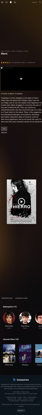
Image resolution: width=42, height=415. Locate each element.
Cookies (19, 397)
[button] (9, 320)
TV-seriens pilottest (14, 400)
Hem (2, 51)
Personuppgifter (32, 397)
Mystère (19, 51)
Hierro (26, 51)
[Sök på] (40, 2)
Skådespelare (6, 298)
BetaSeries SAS (12, 399)
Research (31, 399)
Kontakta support (32, 393)
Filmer (8, 51)
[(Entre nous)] (9, 353)
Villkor (25, 397)
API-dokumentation (10, 393)
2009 (13, 51)
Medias (19, 399)
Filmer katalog (25, 392)
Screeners (25, 399)
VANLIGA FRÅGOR (22, 393)
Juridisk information (11, 397)
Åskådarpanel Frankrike (26, 400)
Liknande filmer (21, 298)
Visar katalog (16, 392)
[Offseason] (25, 353)
